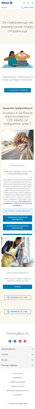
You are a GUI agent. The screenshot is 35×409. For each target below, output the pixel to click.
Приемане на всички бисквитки (17, 218)
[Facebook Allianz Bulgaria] (10, 341)
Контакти (17, 395)
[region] (17, 204)
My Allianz (4, 7)
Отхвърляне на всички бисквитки (18, 227)
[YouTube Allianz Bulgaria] (20, 341)
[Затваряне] (32, 178)
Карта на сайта (17, 386)
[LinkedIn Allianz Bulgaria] (15, 341)
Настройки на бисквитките (17, 211)
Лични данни (17, 373)
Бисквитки (17, 378)
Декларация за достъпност (17, 390)
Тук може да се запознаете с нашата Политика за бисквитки (17, 203)
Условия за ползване (17, 382)
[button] (24, 3)
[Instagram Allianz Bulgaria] (25, 341)
